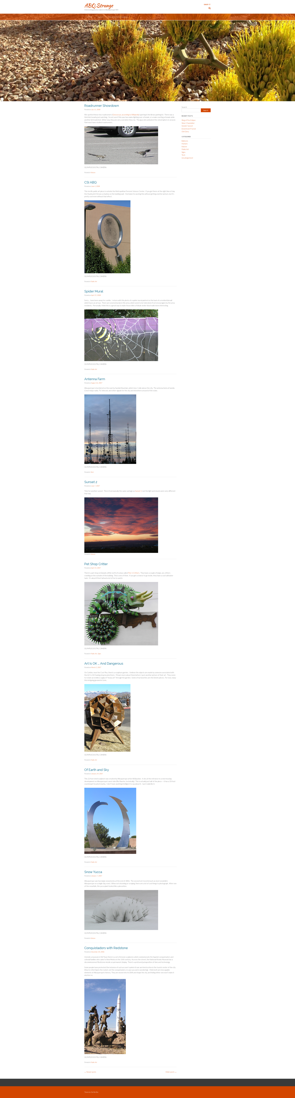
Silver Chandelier (188, 123)
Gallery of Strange (118, 17)
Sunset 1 (138, 491)
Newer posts (90, 1072)
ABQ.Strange (98, 5)
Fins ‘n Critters (133, 573)
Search (184, 107)
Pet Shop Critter (96, 564)
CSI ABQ (90, 182)
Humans (185, 144)
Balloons (185, 141)
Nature (93, 172)
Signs (99, 654)
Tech (92, 472)
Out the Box (94, 1092)
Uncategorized (187, 158)
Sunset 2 (90, 482)
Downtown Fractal (189, 129)
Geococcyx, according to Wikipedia (126, 115)
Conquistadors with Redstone (106, 948)
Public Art (94, 281)
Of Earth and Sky (96, 770)
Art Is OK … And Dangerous (103, 663)
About (100, 17)
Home (89, 17)
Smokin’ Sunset (187, 126)
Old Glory (185, 131)
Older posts (171, 1072)
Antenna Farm (94, 379)
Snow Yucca (93, 872)
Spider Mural (93, 291)
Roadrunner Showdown (101, 106)
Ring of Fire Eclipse (189, 120)
